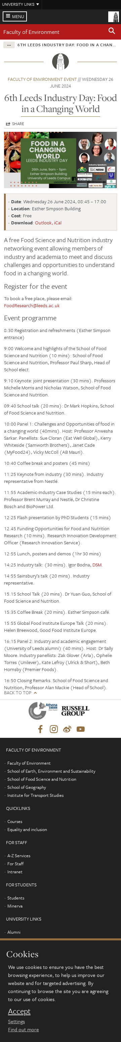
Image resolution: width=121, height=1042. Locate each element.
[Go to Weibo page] (67, 729)
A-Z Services (18, 855)
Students (15, 897)
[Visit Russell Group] (76, 712)
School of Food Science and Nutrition (41, 779)
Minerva (15, 905)
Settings (16, 1021)
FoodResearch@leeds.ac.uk (32, 305)
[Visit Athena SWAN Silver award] (44, 712)
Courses (14, 821)
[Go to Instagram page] (54, 729)
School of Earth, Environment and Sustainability (51, 771)
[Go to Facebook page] (40, 729)
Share (18, 123)
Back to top (17, 693)
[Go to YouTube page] (81, 729)
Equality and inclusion (27, 829)
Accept (19, 1011)
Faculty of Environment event (42, 79)
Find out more (23, 1029)
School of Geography (26, 787)
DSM (97, 564)
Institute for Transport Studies (35, 795)
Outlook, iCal (48, 222)
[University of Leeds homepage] (113, 16)
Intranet (15, 871)
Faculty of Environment (31, 32)
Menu (18, 16)
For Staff (15, 863)
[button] (112, 32)
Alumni (14, 932)
